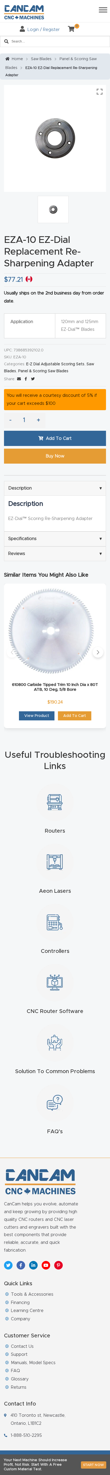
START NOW (93, 1464)
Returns (18, 1387)
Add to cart (59, 438)
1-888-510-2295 (26, 1435)
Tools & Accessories (32, 1294)
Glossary (20, 1379)
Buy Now (55, 456)
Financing (20, 1303)
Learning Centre (27, 1311)
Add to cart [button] (74, 716)
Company (20, 1319)
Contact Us (22, 1346)
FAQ (15, 1371)
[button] (12, 652)
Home (17, 59)
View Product (36, 716)
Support (19, 1354)
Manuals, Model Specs (33, 1363)
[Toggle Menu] (103, 9)
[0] (69, 30)
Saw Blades (41, 59)
